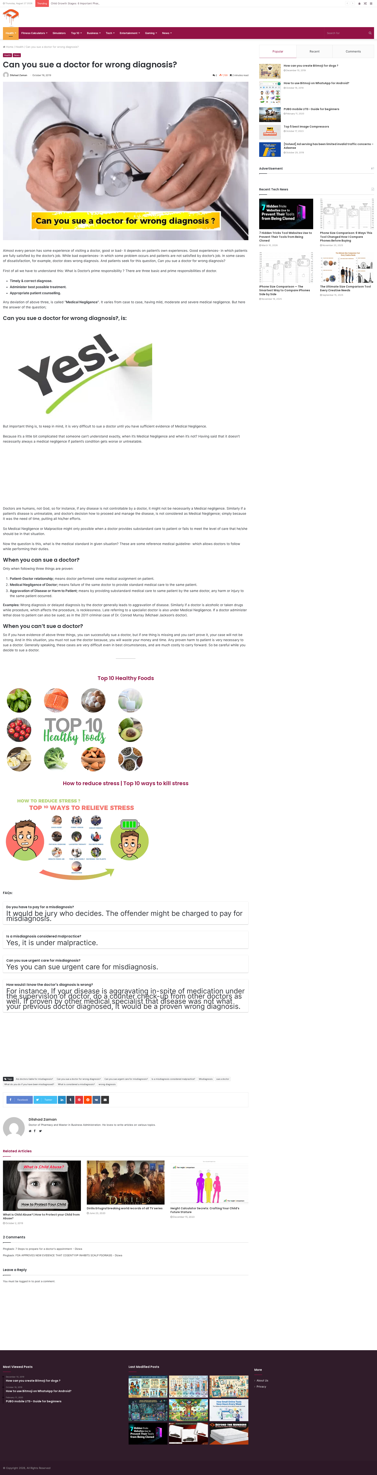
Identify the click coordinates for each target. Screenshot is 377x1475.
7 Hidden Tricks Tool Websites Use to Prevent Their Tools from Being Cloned (285, 237)
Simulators (59, 33)
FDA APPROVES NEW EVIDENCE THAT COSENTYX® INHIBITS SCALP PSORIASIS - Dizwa (69, 1255)
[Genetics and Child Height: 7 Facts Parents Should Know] (148, 1387)
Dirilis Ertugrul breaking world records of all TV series (125, 1208)
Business (92, 33)
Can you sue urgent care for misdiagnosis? (126, 1079)
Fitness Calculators (33, 33)
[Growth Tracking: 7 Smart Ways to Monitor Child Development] (229, 1387)
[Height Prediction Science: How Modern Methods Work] (148, 1410)
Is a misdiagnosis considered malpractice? (173, 1079)
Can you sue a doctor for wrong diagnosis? (79, 1079)
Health (10, 33)
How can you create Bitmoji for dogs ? (311, 66)
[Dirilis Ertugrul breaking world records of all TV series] (126, 1183)
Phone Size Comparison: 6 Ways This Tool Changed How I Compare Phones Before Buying (346, 237)
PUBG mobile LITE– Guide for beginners (311, 109)
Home (9, 46)
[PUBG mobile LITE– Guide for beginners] (270, 114)
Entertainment (128, 33)
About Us (262, 1380)
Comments (353, 51)
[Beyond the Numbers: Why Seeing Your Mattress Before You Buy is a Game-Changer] (229, 1434)
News (165, 33)
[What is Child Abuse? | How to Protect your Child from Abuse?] (42, 1186)
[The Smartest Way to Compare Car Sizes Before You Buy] (188, 1434)
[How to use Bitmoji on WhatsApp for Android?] (270, 93)
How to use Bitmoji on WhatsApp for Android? (316, 83)
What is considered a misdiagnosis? (76, 1084)
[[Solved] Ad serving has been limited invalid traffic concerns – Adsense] (270, 149)
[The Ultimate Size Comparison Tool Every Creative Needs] (347, 267)
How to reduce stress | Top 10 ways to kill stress (125, 783)
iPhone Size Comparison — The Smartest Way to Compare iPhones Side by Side (284, 290)
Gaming (150, 33)
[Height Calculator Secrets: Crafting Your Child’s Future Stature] (209, 1183)
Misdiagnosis (206, 1079)
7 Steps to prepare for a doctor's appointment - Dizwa (49, 1248)
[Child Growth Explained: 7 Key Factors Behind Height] (188, 1410)
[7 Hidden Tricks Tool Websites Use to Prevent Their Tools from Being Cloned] (286, 214)
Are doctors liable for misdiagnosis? (34, 1079)
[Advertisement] (125, 476)
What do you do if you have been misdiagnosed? (29, 1084)
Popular (278, 51)
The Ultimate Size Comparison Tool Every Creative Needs (345, 288)
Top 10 (75, 33)
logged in (25, 1281)
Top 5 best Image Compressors (306, 127)
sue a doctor (222, 1079)
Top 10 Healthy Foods (126, 678)
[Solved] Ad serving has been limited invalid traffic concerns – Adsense (328, 146)
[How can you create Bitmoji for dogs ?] (270, 71)
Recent (314, 51)
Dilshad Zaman (18, 75)
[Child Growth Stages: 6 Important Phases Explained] (188, 1387)
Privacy (261, 1386)
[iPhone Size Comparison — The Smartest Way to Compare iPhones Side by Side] (286, 267)
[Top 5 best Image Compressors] (270, 132)
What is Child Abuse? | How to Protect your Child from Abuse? (41, 1216)
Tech (109, 33)
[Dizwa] (11, 18)
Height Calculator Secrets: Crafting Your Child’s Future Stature (204, 1210)
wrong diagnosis (107, 1084)
